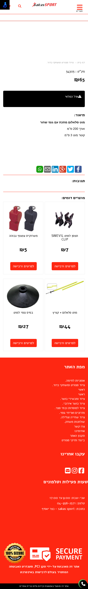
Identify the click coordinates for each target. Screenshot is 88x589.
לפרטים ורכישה (64, 266)
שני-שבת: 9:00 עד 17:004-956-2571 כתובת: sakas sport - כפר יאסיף (63, 503)
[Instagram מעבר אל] (74, 472)
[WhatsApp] (39, 169)
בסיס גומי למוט (23, 312)
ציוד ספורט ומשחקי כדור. (60, 62)
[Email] (47, 169)
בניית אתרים (25, 586)
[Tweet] (70, 169)
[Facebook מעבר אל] (81, 472)
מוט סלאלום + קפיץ (65, 312)
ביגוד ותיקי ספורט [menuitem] (73, 440)
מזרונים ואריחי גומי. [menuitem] (72, 413)
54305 (70, 71)
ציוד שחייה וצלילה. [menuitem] (72, 417)
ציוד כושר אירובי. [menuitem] (73, 403)
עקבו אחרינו (72, 453)
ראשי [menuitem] (81, 389)
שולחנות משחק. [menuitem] (74, 422)
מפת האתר (74, 366)
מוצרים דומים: (73, 197)
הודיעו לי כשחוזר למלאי (66, 101)
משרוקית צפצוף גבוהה (23, 236)
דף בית (81, 62)
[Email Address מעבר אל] (67, 472)
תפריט (79, 11)
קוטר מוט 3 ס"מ (74, 135)
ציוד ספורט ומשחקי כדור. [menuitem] (68, 385)
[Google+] (62, 169)
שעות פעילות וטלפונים (65, 481)
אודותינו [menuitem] (80, 431)
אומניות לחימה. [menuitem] (75, 380)
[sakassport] (44, 4)
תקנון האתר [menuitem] (77, 435)
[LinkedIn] (55, 169)
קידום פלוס (38, 586)
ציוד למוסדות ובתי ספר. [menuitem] (70, 408)
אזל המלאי (71, 96)
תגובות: (78, 180)
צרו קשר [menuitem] (79, 426)
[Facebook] (78, 169)
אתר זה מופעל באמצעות (44, 586)
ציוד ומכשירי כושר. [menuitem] (72, 399)
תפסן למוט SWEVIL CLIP (64, 238)
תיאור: (79, 115)
